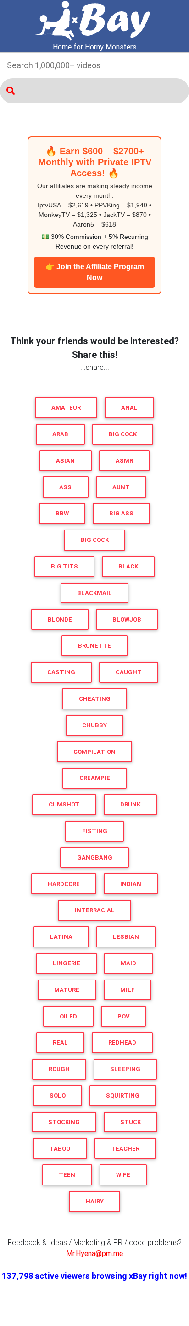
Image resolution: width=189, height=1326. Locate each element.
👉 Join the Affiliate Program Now (94, 272)
